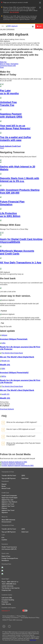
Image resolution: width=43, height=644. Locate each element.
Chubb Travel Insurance (9, 547)
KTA (3, 537)
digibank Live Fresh (8, 504)
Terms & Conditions (8, 616)
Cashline (4, 540)
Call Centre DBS (7, 597)
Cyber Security (6, 604)
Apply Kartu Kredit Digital (9, 497)
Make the (5, 63)
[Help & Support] (33, 26)
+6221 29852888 (7, 584)
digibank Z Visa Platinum (9, 502)
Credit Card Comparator (9, 495)
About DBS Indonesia (8, 519)
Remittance (5, 560)
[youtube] (9, 626)
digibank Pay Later (7, 500)
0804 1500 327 (12, 581)
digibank (7, 409)
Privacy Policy (21, 616)
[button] (40, 2)
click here (33, 640)
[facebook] (3, 626)
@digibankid (19, 464)
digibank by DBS (21, 462)
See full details (14, 12)
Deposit (4, 484)
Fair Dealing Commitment (10, 617)
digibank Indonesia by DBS (24, 465)
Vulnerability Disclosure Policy (30, 617)
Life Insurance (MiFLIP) (9, 549)
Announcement (6, 522)
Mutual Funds (6, 488)
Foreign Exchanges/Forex (10, 558)
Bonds (4, 486)
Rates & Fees (6, 556)
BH (26, 610)
